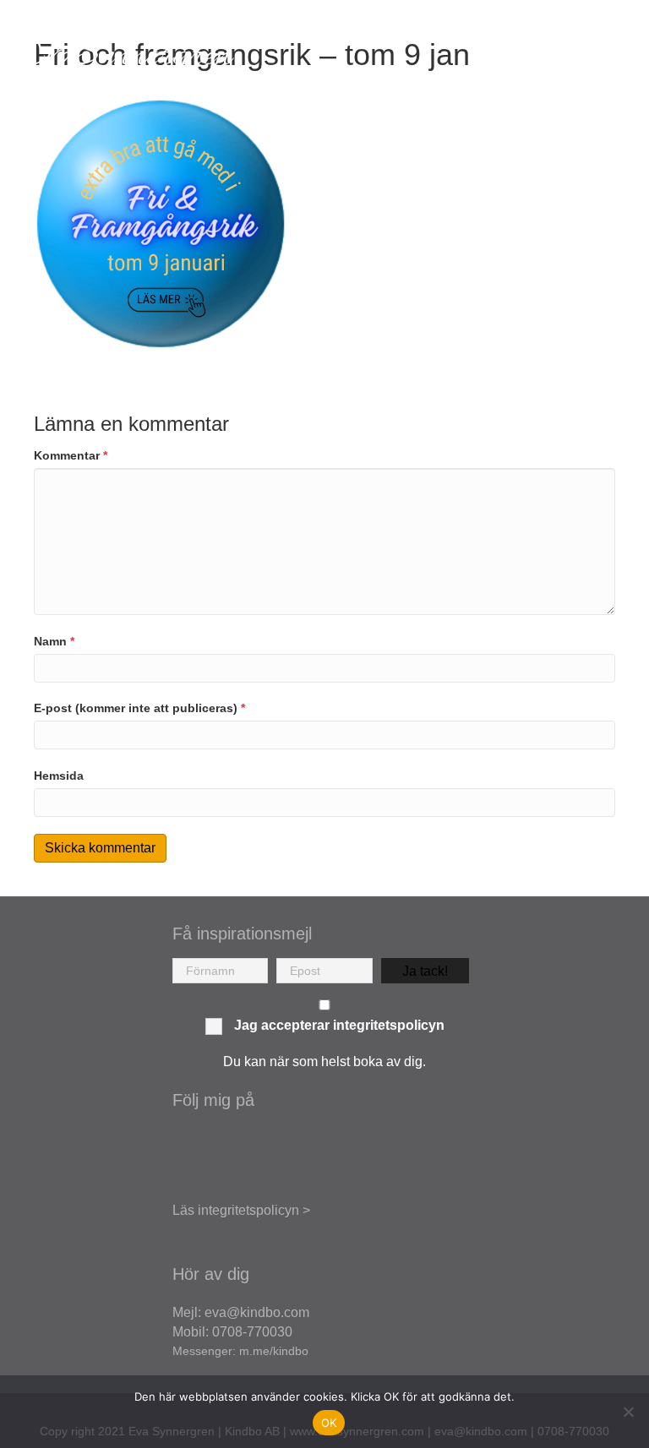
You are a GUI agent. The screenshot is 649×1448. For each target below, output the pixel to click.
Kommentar (70, 455)
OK (329, 1422)
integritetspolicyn (388, 1025)
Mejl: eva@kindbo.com (240, 1312)
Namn (54, 641)
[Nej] (627, 1411)
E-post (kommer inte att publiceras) (139, 708)
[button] (425, 970)
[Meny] (611, 56)
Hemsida (59, 775)
